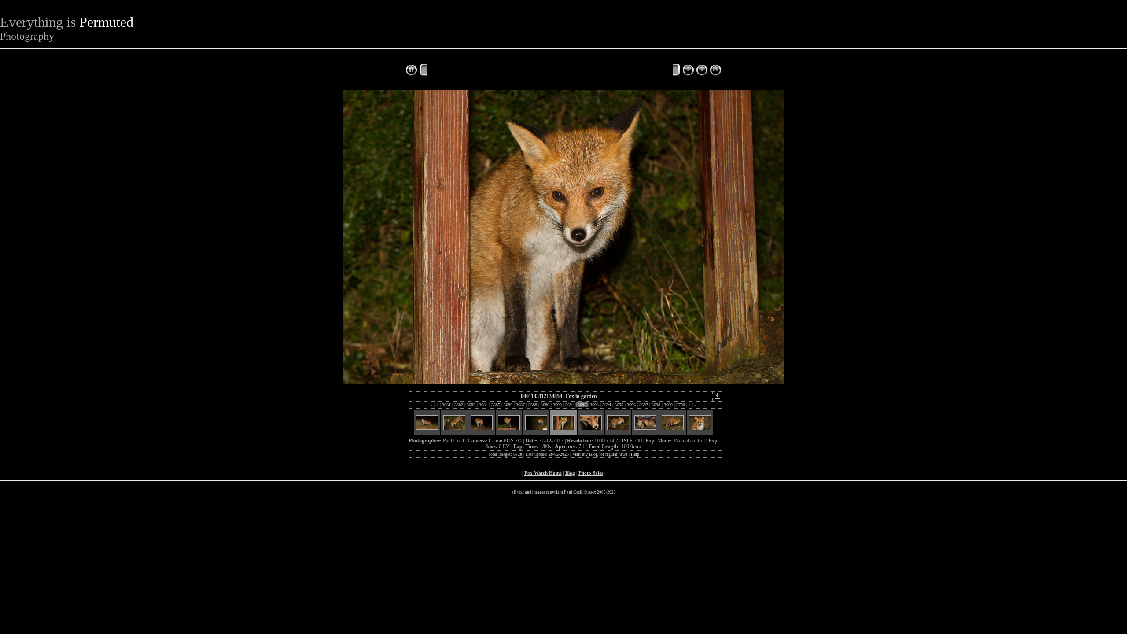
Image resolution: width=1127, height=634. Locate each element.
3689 (545, 404)
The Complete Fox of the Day (471, 70)
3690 (557, 404)
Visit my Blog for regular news (599, 454)
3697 (643, 404)
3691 (569, 404)
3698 (656, 404)
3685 (495, 404)
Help (635, 454)
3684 (483, 404)
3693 (594, 404)
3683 (471, 404)
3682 (458, 404)
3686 (508, 404)
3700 (680, 404)
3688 (532, 404)
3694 (606, 404)
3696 (631, 404)
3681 (446, 404)
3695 (619, 404)
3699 (668, 404)
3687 (520, 404)
